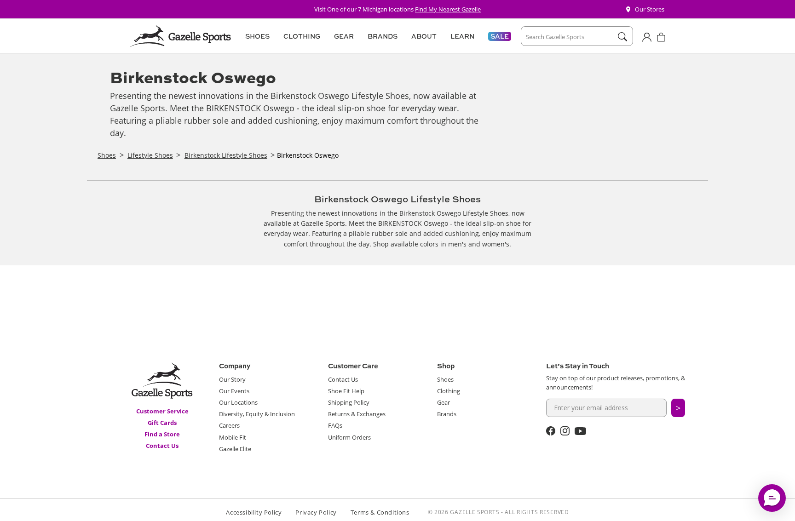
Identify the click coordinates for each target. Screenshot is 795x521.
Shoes (445, 379)
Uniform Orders (349, 437)
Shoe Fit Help (346, 391)
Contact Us (162, 445)
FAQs (335, 425)
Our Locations (238, 402)
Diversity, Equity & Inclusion (257, 414)
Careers (229, 425)
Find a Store (162, 434)
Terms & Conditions (380, 512)
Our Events (234, 391)
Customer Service (162, 411)
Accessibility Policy (254, 512)
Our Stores (649, 9)
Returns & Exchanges (357, 414)
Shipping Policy (348, 402)
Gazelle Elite (235, 449)
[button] (256, 36)
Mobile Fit (232, 437)
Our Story (232, 379)
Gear (443, 402)
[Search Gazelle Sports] (622, 37)
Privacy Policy (315, 512)
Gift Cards (162, 422)
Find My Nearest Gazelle (448, 9)
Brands (446, 414)
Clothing (448, 391)
